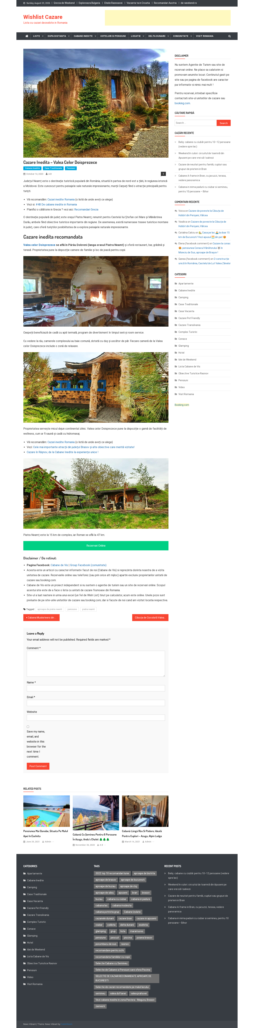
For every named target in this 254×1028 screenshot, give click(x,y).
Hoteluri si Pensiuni (113, 36)
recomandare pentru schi (110, 950)
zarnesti (100, 1006)
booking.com (182, 103)
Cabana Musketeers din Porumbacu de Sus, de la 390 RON (44, 617)
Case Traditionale (53, 168)
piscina (128, 937)
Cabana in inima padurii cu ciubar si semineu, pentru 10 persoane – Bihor (203, 189)
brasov (146, 892)
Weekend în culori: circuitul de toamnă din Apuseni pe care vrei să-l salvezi (201, 155)
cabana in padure (140, 899)
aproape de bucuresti (133, 879)
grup (113, 931)
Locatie (136, 36)
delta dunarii (127, 924)
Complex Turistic (187, 332)
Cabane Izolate (132, 911)
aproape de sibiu (105, 892)
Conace (182, 338)
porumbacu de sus (106, 944)
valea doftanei (118, 993)
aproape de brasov (106, 879)
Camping (183, 297)
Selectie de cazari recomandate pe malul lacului (122, 987)
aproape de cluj (128, 886)
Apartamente (186, 283)
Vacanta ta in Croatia (138, 3)
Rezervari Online (96, 545)
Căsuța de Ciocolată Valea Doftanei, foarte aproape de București (151, 617)
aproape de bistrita (144, 873)
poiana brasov (144, 937)
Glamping (183, 345)
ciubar (99, 924)
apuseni (123, 892)
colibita (111, 924)
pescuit (115, 937)
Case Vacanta (186, 311)
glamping (101, 931)
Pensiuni (71, 168)
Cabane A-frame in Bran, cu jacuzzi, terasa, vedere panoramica (202, 178)
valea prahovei (139, 993)
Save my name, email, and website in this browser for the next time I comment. (36, 744)
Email (31, 697)
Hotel (181, 352)
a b (50, 174)
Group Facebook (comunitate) (88, 565)
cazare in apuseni (146, 918)
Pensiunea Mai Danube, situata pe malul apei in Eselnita (45, 833)
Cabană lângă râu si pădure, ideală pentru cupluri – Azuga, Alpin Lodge (142, 833)
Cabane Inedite (83, 36)
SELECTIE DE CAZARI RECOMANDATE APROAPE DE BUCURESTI (123, 978)
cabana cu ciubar (116, 899)
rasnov (125, 944)
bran (134, 892)
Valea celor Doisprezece (39, 245)
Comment (34, 648)
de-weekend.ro (189, 3)
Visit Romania (204, 36)
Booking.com (182, 404)
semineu (100, 993)
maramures (136, 931)
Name (31, 682)
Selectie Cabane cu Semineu (111, 963)
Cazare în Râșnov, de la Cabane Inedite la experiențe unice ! (62, 452)
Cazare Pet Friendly (189, 318)
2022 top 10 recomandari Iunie (112, 873)
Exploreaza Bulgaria (89, 3)
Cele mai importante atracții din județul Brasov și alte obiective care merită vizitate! (84, 447)
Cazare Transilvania (189, 325)
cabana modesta (121, 905)
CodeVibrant (66, 1024)
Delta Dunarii (156, 36)
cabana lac (102, 905)
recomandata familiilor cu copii (113, 957)
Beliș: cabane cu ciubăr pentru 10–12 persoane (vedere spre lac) (204, 144)
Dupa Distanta (57, 36)
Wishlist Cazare (42, 17)
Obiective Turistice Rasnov (193, 373)
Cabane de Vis (59, 565)
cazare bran (125, 918)
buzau (99, 899)
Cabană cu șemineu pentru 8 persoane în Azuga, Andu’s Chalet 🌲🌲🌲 (95, 837)
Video (181, 387)
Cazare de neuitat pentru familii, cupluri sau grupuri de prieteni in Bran (202, 166)
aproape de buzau (105, 886)
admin (48, 842)
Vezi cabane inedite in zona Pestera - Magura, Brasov (125, 999)
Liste (36, 36)
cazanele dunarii (105, 918)
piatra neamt (88, 609)
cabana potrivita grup (107, 911)
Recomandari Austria (165, 3)
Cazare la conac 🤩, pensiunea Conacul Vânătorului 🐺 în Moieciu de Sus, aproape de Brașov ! (204, 248)
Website (32, 712)
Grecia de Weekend (64, 3)
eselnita (143, 924)
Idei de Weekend (187, 359)
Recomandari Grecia (86, 209)
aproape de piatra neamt (49, 609)
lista (122, 931)
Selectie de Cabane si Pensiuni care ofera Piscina (123, 969)
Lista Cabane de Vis (189, 366)
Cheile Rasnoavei (113, 3)
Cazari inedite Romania (61, 199)
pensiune (72, 609)
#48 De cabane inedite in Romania (56, 204)
